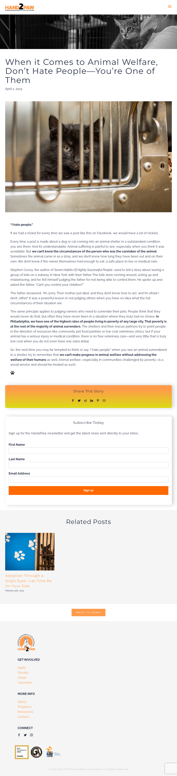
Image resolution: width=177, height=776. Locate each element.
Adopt (22, 677)
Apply (22, 667)
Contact (23, 717)
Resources (25, 712)
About (22, 702)
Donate (23, 672)
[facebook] (19, 735)
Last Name (17, 459)
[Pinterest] (98, 400)
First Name (17, 444)
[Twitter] (79, 400)
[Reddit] (85, 400)
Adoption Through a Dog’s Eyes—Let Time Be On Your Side (28, 581)
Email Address (19, 473)
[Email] (104, 400)
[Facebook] (73, 400)
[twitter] (25, 735)
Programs (25, 707)
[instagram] (31, 735)
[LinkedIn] (91, 400)
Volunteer (25, 682)
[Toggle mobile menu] (170, 6)
